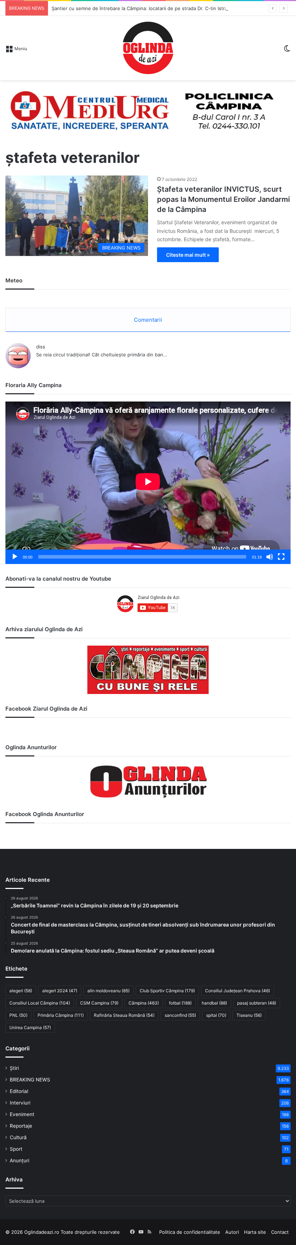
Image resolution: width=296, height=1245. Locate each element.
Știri (14, 1068)
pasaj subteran (256, 1003)
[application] (148, 483)
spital (216, 1015)
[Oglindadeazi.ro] (148, 48)
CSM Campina (99, 1003)
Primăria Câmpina (61, 1015)
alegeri (20, 990)
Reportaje (21, 1126)
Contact (280, 1232)
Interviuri (20, 1103)
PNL (18, 1015)
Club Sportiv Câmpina (167, 990)
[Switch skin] (287, 51)
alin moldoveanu (108, 990)
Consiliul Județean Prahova (237, 990)
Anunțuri (19, 1160)
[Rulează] (14, 556)
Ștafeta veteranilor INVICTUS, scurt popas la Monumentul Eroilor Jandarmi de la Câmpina (223, 199)
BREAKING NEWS (30, 1080)
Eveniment (22, 1114)
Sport (16, 1149)
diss (40, 347)
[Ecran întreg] (281, 556)
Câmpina (144, 1003)
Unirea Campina (30, 1027)
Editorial (19, 1091)
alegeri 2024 (59, 990)
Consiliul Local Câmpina (39, 1003)
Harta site (255, 1232)
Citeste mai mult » (188, 255)
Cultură (18, 1137)
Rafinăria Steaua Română (124, 1015)
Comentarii (148, 319)
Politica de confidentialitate (189, 1232)
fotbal (180, 1003)
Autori (232, 1232)
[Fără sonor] (269, 556)
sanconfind (180, 1015)
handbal (214, 1003)
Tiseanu (249, 1015)
